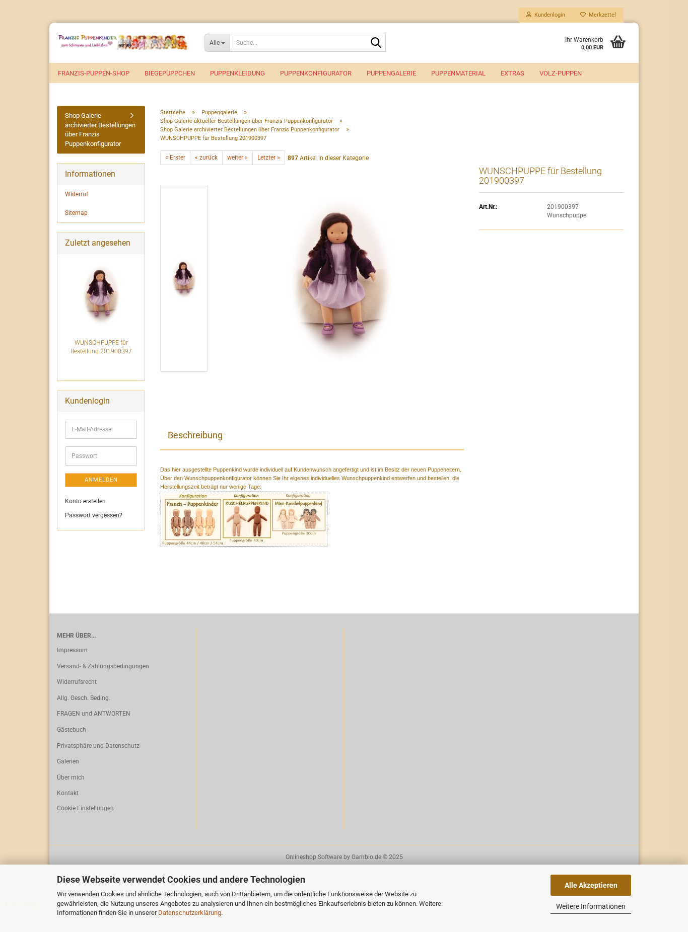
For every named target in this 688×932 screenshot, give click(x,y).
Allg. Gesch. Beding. (83, 698)
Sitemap (76, 212)
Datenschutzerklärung (189, 912)
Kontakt (68, 793)
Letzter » (268, 157)
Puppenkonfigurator (316, 73)
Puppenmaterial (458, 73)
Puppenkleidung (237, 73)
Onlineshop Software (314, 857)
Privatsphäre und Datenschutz (98, 745)
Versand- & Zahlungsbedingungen (103, 666)
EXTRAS (512, 73)
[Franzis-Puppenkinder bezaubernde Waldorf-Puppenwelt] (123, 43)
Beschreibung (195, 435)
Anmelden (101, 480)
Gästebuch (71, 729)
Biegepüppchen (170, 73)
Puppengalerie (391, 73)
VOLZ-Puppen (560, 73)
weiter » (237, 157)
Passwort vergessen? (93, 515)
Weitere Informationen (591, 906)
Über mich (71, 777)
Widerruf (76, 194)
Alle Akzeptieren (591, 885)
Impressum (72, 650)
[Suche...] (376, 43)
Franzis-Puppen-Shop (93, 73)
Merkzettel (601, 15)
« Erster (175, 157)
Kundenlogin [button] (548, 15)
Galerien (68, 761)
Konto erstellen (85, 501)
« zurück (206, 157)
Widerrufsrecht (77, 681)
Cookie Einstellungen (85, 808)
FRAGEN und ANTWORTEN (93, 713)
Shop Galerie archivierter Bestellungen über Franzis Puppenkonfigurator (100, 129)
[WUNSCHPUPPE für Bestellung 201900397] (341, 278)
